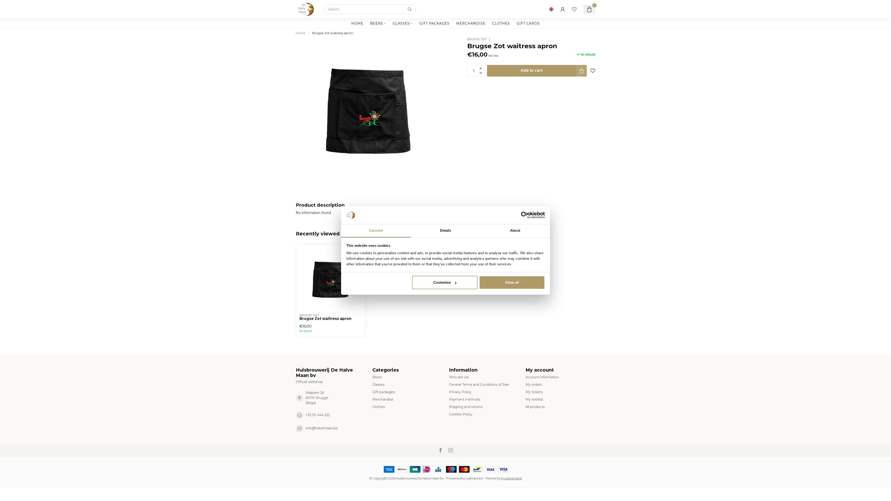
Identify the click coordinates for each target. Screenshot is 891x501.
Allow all (512, 282)
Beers (376, 23)
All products (535, 407)
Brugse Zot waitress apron (332, 33)
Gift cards (528, 23)
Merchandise (470, 23)
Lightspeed (474, 478)
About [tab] (515, 230)
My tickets (534, 392)
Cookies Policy (460, 414)
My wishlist (534, 399)
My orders (534, 384)
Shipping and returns (466, 407)
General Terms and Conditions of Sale (479, 384)
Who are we (459, 377)
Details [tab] (445, 230)
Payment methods (464, 399)
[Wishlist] (574, 9)
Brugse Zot (477, 39)
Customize (442, 282)
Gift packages (434, 23)
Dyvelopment (511, 478)
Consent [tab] (376, 230)
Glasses (401, 23)
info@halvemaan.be (322, 428)
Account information (542, 377)
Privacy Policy (460, 392)
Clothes (501, 23)
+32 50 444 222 (318, 415)
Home (357, 23)
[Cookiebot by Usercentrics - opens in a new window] (524, 215)
